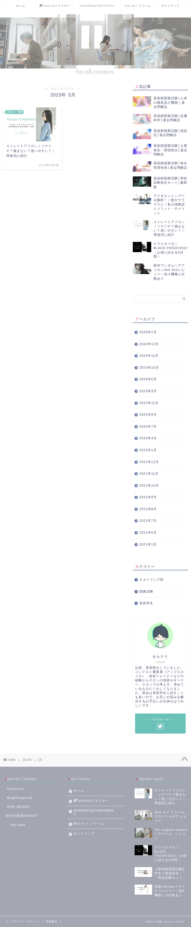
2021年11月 (148, 473)
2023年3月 (148, 391)
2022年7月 (148, 426)
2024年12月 (149, 344)
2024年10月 (149, 367)
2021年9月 (148, 497)
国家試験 (146, 591)
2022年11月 (148, 403)
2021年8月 (148, 509)
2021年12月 (149, 462)
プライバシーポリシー (25, 921)
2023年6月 (148, 379)
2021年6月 (148, 532)
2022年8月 (148, 414)
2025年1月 (148, 332)
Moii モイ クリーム (138, 5)
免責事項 (51, 921)
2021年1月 (148, 544)
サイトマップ (170, 5)
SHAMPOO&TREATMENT (97, 5)
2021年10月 (149, 485)
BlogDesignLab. (20, 798)
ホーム (20, 5)
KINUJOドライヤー (56, 5)
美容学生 (146, 603)
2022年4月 (148, 438)
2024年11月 (148, 355)
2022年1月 (148, 450)
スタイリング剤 (151, 579)
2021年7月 (148, 520)
